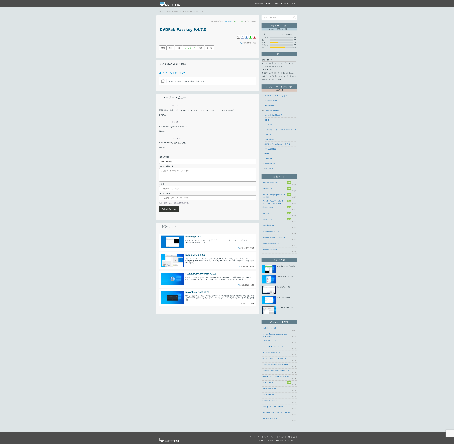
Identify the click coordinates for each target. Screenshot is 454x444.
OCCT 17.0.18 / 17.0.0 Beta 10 (274, 358)
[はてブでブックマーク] (246, 37)
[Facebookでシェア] (242, 37)
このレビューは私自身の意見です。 (177, 203)
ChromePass (270, 105)
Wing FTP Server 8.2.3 (271, 352)
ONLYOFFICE (270, 149)
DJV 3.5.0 (265, 213)
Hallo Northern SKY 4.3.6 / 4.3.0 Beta (276, 412)
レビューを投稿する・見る (278, 29)
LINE (267, 120)
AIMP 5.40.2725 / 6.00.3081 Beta (275, 364)
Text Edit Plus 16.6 (269, 418)
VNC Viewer (270, 139)
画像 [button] (201, 48)
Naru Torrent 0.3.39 (270, 182)
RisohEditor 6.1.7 (269, 340)
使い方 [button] (209, 48)
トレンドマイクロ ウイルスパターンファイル (280, 131)
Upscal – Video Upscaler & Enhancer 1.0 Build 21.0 (272, 202)
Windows (229, 21)
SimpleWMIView (272, 110)
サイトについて (255, 437)
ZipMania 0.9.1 (268, 207)
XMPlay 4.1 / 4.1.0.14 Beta (272, 406)
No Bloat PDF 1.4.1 (269, 249)
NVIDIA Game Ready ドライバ (277, 144)
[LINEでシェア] (250, 37)
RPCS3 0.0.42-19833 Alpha (272, 346)
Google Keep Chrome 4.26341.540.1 (276, 376)
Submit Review (169, 209)
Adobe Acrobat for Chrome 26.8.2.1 (276, 370)
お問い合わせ (291, 437)
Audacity (268, 125)
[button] (294, 17)
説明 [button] (163, 48)
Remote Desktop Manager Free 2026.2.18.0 (274, 335)
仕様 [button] (178, 48)
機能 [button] (170, 48)
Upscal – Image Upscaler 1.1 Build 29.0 (273, 195)
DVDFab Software (217, 21)
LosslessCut (270, 163)
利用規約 (281, 437)
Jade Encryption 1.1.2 (270, 231)
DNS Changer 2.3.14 (270, 328)
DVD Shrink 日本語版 (273, 115)
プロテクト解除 (251, 21)
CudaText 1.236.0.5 (269, 400)
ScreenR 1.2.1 (267, 188)
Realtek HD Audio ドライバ (276, 95)
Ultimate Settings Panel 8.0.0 (273, 237)
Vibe (267, 153)
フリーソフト (239, 21)
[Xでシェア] (238, 37)
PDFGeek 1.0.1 (268, 219)
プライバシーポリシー (269, 437)
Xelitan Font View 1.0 (270, 243)
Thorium (268, 158)
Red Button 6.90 (268, 394)
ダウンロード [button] (189, 48)
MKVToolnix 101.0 (269, 388)
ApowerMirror (271, 100)
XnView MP (270, 168)
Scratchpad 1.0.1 (269, 225)
